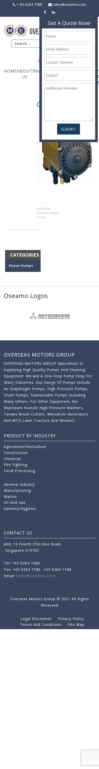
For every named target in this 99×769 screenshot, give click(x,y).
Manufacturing (17, 490)
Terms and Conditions (41, 624)
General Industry (19, 484)
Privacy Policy (71, 618)
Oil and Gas (15, 502)
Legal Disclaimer (36, 618)
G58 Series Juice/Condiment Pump (48, 213)
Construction (16, 452)
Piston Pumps (21, 265)
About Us (24, 74)
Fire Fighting (15, 464)
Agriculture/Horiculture (25, 446)
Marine (10, 496)
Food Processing (19, 470)
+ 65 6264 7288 (28, 4)
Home (10, 71)
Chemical (12, 458)
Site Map (76, 624)
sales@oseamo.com (69, 4)
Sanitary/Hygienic (20, 508)
